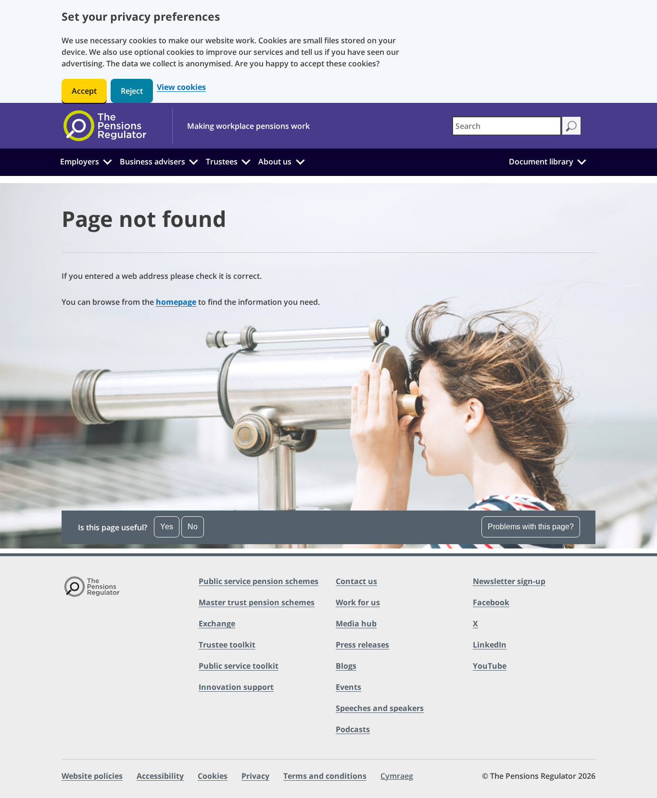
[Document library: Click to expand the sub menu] (581, 160)
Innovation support (236, 687)
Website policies (92, 776)
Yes (166, 527)
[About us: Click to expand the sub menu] (300, 160)
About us (274, 161)
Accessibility (160, 776)
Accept (84, 91)
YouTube (489, 666)
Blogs (346, 666)
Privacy (255, 776)
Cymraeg (396, 776)
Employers (79, 161)
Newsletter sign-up (509, 581)
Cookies (212, 776)
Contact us (356, 581)
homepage (176, 302)
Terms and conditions (324, 776)
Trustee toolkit (227, 644)
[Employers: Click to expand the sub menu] (107, 160)
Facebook (491, 602)
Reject (132, 91)
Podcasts (353, 729)
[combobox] (506, 126)
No (193, 527)
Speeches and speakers (380, 708)
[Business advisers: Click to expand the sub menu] (194, 160)
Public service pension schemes (258, 581)
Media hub (356, 623)
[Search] (571, 126)
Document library (541, 161)
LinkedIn (489, 644)
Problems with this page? (531, 527)
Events (348, 687)
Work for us (358, 602)
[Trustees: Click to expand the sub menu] (246, 160)
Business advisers (152, 161)
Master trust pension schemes (257, 602)
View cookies (181, 87)
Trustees (222, 161)
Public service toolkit (238, 666)
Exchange (217, 623)
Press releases (362, 644)
